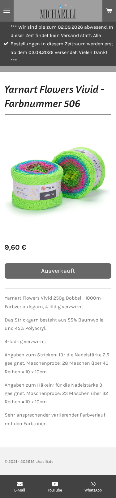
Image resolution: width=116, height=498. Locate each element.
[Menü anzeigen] (7, 11)
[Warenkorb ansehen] (109, 11)
